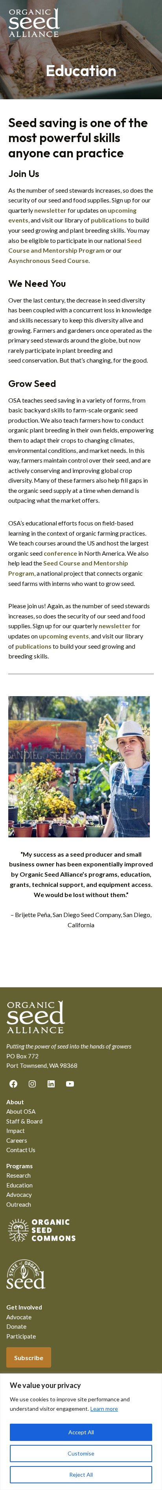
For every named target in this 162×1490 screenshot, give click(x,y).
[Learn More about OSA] (41, 1243)
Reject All (81, 1474)
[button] (148, 22)
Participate (21, 1336)
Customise (81, 1453)
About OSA (20, 1111)
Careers (16, 1140)
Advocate (18, 1316)
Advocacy (19, 1194)
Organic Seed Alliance (34, 22)
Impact (15, 1130)
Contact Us (20, 1149)
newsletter (50, 210)
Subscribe (28, 1357)
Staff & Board (24, 1121)
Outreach (18, 1204)
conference (60, 553)
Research (18, 1175)
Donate (16, 1326)
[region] (81, 1431)
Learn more (104, 1408)
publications (33, 646)
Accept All (81, 1432)
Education (19, 1185)
